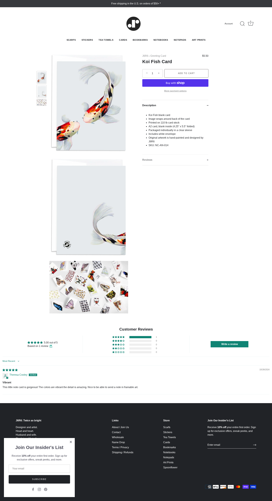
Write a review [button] (229, 344)
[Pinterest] (45, 489)
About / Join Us (120, 427)
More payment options (175, 91)
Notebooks (160, 40)
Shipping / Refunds (122, 452)
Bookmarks (140, 40)
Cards (123, 40)
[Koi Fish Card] (41, 77)
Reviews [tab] (147, 160)
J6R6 (145, 56)
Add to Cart (186, 73)
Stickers (87, 40)
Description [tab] (149, 105)
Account (229, 23)
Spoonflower (170, 467)
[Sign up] (254, 444)
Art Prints (199, 40)
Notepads (180, 40)
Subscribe (39, 479)
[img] (10, 370)
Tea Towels (106, 40)
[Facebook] (33, 489)
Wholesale (118, 437)
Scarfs (71, 40)
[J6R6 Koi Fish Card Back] (41, 91)
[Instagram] (39, 489)
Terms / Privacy (120, 447)
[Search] (242, 23)
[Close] (70, 441)
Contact (116, 432)
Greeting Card (158, 56)
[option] (41, 78)
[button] (118, 337)
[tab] (175, 132)
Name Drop (118, 442)
